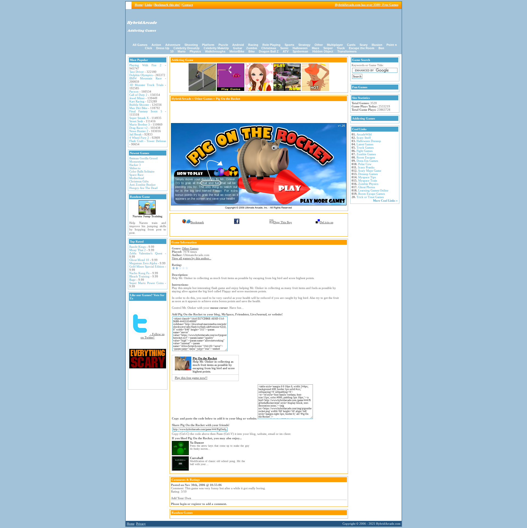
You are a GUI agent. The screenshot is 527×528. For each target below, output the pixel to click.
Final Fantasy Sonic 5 (145, 111)
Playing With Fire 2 (145, 65)
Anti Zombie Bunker (142, 184)
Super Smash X (139, 118)
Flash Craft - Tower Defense (147, 141)
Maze (315, 48)
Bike (251, 51)
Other (319, 44)
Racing (253, 44)
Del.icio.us (326, 222)
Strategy (304, 44)
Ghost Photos (366, 187)
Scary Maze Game (369, 170)
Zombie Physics (368, 183)
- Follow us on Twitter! (152, 335)
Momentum (136, 161)
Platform (208, 44)
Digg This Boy (282, 222)
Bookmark (197, 222)
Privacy (141, 523)
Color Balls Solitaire (142, 171)
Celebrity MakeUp (216, 48)
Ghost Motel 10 (139, 260)
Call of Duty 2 (138, 94)
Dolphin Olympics (141, 75)
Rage (132, 279)
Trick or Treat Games (370, 197)
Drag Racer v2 (138, 127)
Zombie (251, 48)
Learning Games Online (373, 190)
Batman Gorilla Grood (143, 158)
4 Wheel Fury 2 (139, 137)
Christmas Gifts (138, 181)
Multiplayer (335, 44)
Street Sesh (136, 121)
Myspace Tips (367, 177)
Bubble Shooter (139, 104)
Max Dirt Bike (138, 108)
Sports (289, 44)
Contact (187, 4)
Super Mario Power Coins (146, 283)
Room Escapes (366, 157)
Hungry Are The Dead (143, 188)
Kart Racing (136, 101)
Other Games (203, 98)
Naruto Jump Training (147, 216)
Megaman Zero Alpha (143, 263)
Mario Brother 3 (139, 124)
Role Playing (271, 44)
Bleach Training (139, 276)
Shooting (191, 44)
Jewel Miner (137, 98)
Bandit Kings (137, 246)
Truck (341, 48)
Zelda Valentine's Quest (145, 253)
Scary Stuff (364, 137)
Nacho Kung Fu (139, 273)
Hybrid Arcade (181, 98)
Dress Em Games (367, 160)
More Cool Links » (385, 200)
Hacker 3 (135, 164)
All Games (140, 44)
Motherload (136, 178)
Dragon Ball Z (269, 51)
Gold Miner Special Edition (146, 266)
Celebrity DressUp (186, 48)
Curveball (196, 458)
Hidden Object (322, 51)
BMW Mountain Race (145, 78)
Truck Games (365, 147)
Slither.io (135, 168)
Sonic (284, 48)
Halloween (300, 48)
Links (148, 4)
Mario (182, 51)
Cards (351, 44)
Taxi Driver (136, 71)
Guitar (237, 48)
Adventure (172, 44)
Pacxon (134, 91)
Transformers (347, 51)
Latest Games (365, 144)
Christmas (268, 48)
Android (238, 44)
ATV (285, 51)
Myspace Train (367, 180)
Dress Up (162, 48)
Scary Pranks (366, 167)
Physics (195, 51)
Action (156, 44)
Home (139, 4)
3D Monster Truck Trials (146, 85)
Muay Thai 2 (137, 250)
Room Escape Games (371, 193)
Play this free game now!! (191, 377)
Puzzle (223, 44)
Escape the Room (361, 48)
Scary (364, 44)
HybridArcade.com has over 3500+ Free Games (366, 4)
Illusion (377, 44)
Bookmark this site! (167, 4)
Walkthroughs (215, 51)
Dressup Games (368, 174)
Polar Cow (364, 164)
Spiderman (300, 51)
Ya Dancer (197, 442)
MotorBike (236, 51)
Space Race (136, 174)
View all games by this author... (191, 258)
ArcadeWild (364, 134)
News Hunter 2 (138, 131)
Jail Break (135, 134)
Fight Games (364, 150)
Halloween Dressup (369, 141)
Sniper (328, 48)
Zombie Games (366, 154)
